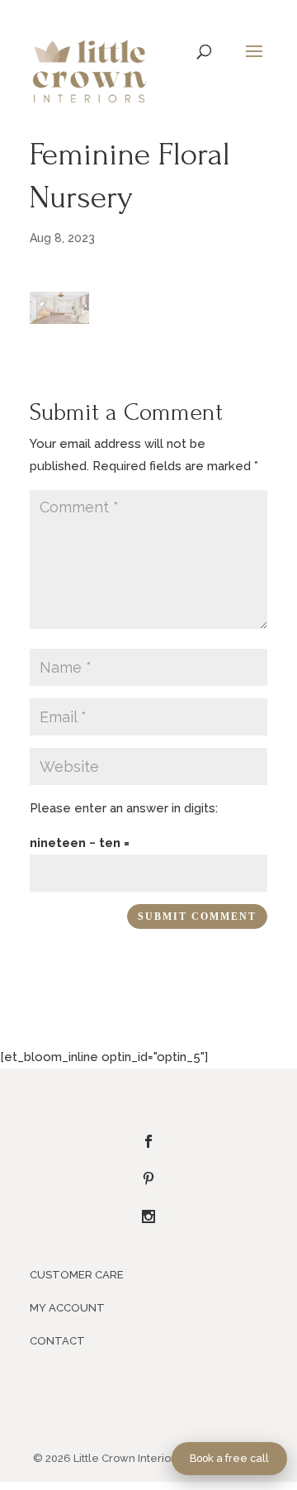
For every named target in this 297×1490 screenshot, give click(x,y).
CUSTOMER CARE (77, 1275)
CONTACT (57, 1341)
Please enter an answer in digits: (124, 808)
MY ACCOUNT (67, 1308)
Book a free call (229, 1458)
